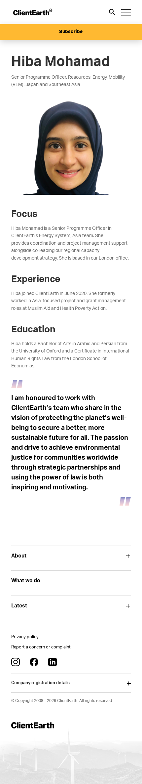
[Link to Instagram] (15, 662)
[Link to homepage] (32, 12)
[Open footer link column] (128, 556)
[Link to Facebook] (34, 662)
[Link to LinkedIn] (52, 662)
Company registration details (40, 683)
